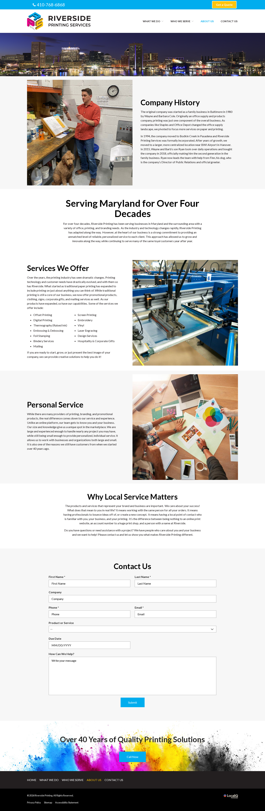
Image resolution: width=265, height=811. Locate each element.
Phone (55, 608)
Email (140, 608)
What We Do (151, 21)
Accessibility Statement (66, 802)
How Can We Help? (61, 654)
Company (55, 592)
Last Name (144, 577)
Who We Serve (180, 21)
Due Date (55, 638)
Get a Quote (224, 4)
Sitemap (48, 802)
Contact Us (229, 21)
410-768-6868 (51, 4)
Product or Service (61, 622)
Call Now (132, 756)
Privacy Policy (34, 802)
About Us (207, 21)
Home (31, 780)
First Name (58, 577)
